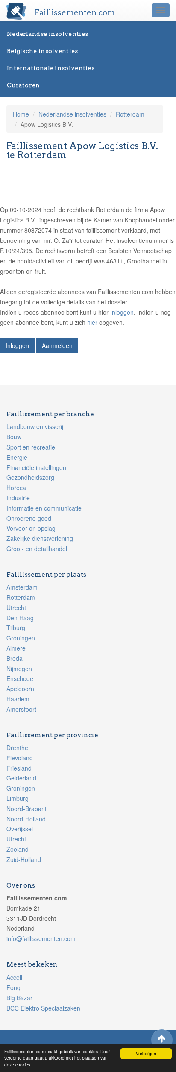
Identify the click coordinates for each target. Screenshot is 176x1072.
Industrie (18, 498)
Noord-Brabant (26, 808)
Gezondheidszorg (30, 477)
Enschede (19, 678)
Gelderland (21, 778)
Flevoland (19, 758)
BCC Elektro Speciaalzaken (43, 1008)
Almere (16, 648)
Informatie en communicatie (44, 508)
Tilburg (15, 627)
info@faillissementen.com (41, 938)
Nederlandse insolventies (47, 33)
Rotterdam (130, 114)
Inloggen (122, 312)
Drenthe (17, 747)
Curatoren (23, 85)
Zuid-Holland (23, 859)
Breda (14, 658)
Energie (16, 457)
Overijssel (19, 828)
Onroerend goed (28, 518)
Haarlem (17, 699)
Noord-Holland (26, 819)
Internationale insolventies (50, 67)
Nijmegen (19, 668)
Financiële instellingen (36, 467)
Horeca (16, 487)
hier (92, 322)
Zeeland (17, 849)
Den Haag (20, 617)
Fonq (13, 987)
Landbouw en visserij (34, 426)
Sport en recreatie (30, 447)
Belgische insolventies (42, 50)
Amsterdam (22, 587)
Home (21, 114)
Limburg (17, 798)
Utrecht (16, 607)
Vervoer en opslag (31, 528)
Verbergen (146, 1053)
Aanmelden (57, 345)
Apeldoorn (20, 688)
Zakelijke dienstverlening (39, 538)
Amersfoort (21, 709)
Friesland (19, 768)
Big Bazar (19, 997)
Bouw (13, 436)
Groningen (20, 638)
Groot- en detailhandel (36, 548)
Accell (14, 977)
